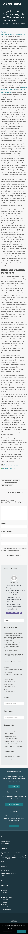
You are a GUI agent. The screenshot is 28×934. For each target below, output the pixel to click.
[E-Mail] (21, 613)
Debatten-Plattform (6, 871)
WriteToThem (8, 759)
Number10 (20, 746)
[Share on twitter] (8, 493)
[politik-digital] (12, 4)
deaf (11, 733)
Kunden (3, 878)
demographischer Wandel (11, 736)
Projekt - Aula (4, 875)
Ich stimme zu (21, 931)
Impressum (14, 921)
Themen (4, 849)
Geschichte (5, 907)
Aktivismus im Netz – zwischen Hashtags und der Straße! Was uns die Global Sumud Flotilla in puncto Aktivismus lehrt (13, 857)
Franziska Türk (21, 23)
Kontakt (14, 920)
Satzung (5, 904)
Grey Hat (19, 741)
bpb (6, 733)
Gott (12, 741)
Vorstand (5, 902)
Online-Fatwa (8, 748)
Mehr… (3, 861)
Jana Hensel (14, 743)
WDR (18, 756)
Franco (7, 741)
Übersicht (5, 890)
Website (3, 540)
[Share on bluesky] (18, 493)
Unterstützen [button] (14, 786)
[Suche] (14, 620)
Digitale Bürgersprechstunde (8, 873)
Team (4, 895)
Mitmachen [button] (14, 826)
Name (3, 523)
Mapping (12, 746)
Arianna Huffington (10, 731)
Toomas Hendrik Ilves (10, 756)
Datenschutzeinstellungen (7, 931)
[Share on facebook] (6, 493)
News (14, 23)
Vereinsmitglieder (7, 897)
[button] (24, 3)
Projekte (4, 866)
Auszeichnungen (7, 909)
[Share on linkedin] (14, 493)
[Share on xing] (20, 493)
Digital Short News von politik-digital (11, 853)
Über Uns (4, 886)
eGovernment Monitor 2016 (11, 738)
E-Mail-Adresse (6, 531)
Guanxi (7, 743)
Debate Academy (5, 841)
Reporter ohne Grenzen (11, 465)
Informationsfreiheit (6, 480)
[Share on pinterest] (12, 493)
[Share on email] (22, 493)
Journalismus (16, 480)
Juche (6, 746)
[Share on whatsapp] (16, 493)
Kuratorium (5, 899)
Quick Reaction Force (10, 751)
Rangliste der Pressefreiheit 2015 (9, 482)
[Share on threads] (10, 493)
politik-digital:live (5, 843)
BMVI (18, 731)
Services (5, 892)
